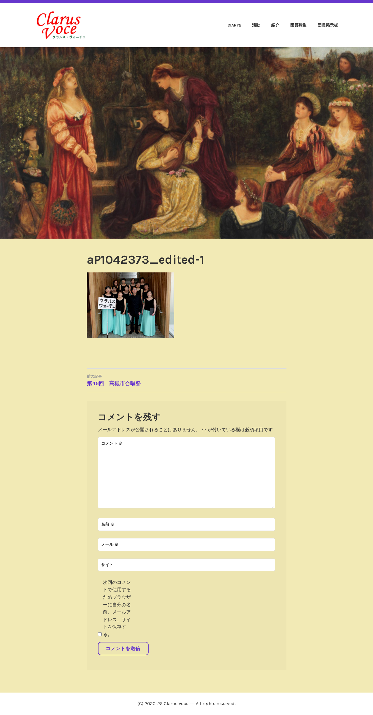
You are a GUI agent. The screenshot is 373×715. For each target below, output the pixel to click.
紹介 (275, 25)
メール (110, 544)
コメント (112, 443)
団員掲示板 (328, 25)
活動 (256, 25)
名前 (108, 524)
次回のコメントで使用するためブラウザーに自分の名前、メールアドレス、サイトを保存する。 (117, 608)
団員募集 (298, 25)
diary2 (234, 25)
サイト (107, 564)
